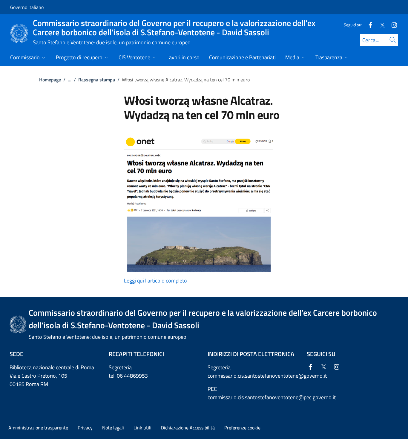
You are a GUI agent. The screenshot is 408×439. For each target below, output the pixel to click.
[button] (242, 427)
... (69, 79)
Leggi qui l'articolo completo (155, 281)
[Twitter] (380, 25)
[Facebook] (368, 25)
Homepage (50, 79)
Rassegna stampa (96, 79)
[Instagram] (392, 25)
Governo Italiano (27, 7)
